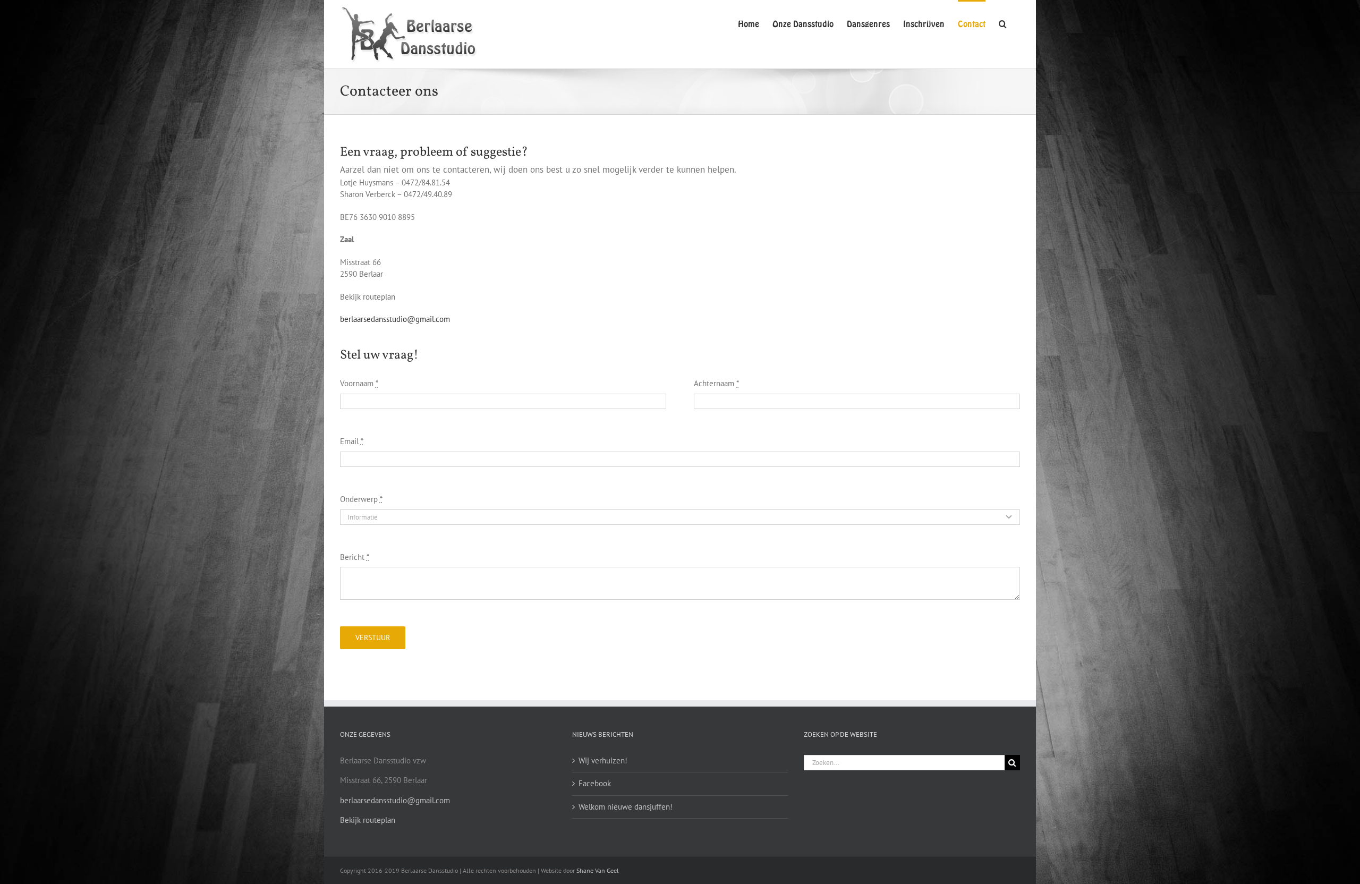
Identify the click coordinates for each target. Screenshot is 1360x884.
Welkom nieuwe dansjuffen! (626, 807)
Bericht (354, 557)
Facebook (595, 783)
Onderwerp (361, 499)
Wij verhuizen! (603, 760)
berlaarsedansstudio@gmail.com (395, 319)
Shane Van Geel (597, 870)
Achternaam (716, 383)
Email (351, 441)
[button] (1003, 23)
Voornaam (359, 383)
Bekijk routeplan (367, 820)
